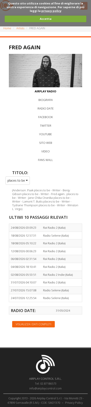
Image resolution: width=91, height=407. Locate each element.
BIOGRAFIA (45, 100)
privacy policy (51, 11)
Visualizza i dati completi (33, 324)
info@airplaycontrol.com (45, 388)
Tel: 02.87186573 (45, 383)
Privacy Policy (74, 403)
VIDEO (45, 151)
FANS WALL (45, 160)
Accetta (45, 19)
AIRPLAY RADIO (45, 91)
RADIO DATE (46, 108)
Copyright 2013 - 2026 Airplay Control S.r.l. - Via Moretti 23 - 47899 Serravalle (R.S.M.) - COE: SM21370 (45, 400)
